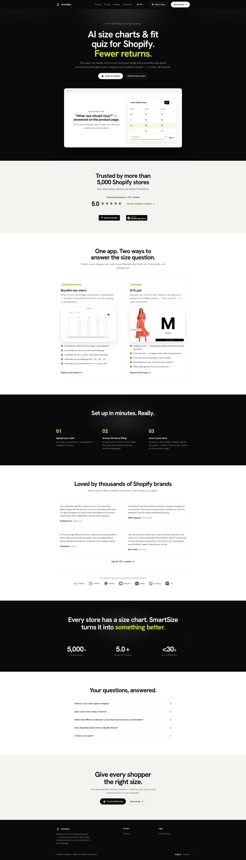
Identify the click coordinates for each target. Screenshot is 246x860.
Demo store (160, 4)
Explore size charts (71, 372)
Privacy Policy (164, 833)
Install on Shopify (112, 76)
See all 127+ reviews (123, 561)
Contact (126, 833)
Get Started (180, 4)
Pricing (107, 4)
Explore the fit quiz (140, 372)
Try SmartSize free (115, 801)
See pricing (136, 801)
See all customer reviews (141, 203)
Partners (116, 4)
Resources (127, 4)
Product (98, 4)
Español (186, 854)
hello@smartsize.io (64, 840)
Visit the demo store (136, 76)
